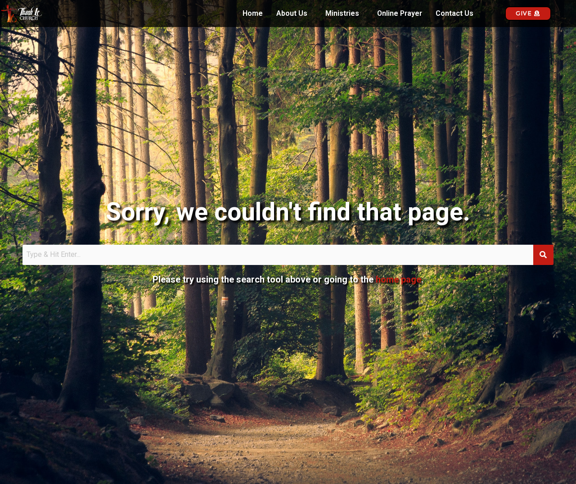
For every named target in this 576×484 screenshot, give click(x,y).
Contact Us (454, 13)
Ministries (342, 13)
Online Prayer (399, 13)
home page (398, 279)
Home (253, 13)
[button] (294, 13)
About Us (291, 13)
